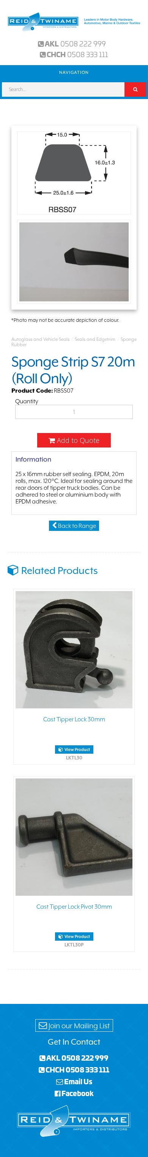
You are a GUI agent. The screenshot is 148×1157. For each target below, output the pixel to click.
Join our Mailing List (78, 1025)
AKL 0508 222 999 (77, 1057)
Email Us (77, 1081)
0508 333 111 (87, 54)
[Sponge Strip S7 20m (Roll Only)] (74, 173)
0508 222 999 (83, 43)
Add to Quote (77, 440)
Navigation (74, 72)
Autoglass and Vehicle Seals (40, 339)
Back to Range (76, 526)
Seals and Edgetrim (95, 339)
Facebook (77, 1093)
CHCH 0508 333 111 (76, 1069)
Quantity (26, 401)
